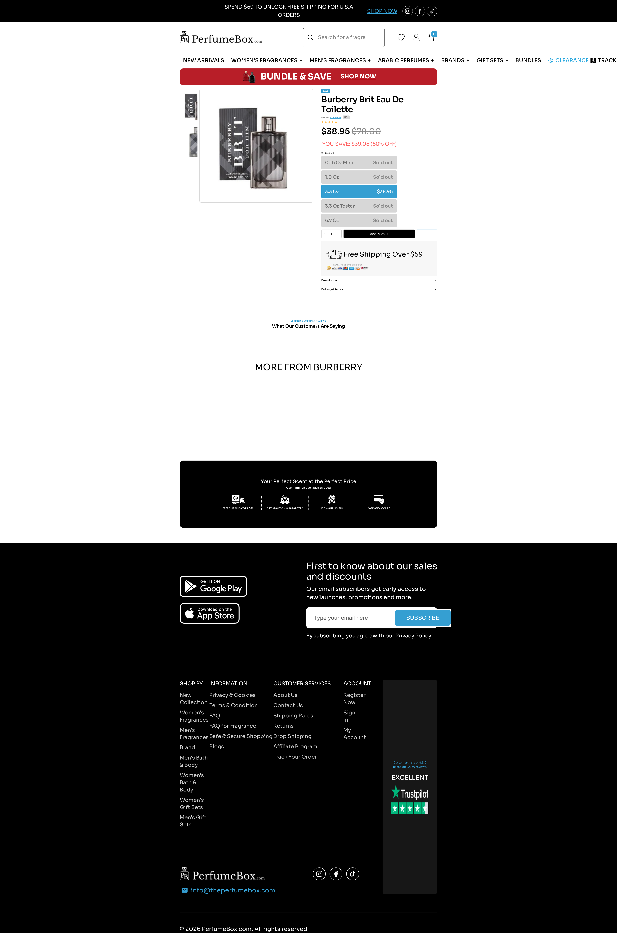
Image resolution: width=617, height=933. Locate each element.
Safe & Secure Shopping (241, 736)
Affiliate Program (295, 746)
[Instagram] (319, 873)
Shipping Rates (293, 715)
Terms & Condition (233, 705)
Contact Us (288, 705)
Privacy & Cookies (232, 695)
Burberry (335, 117)
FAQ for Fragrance (232, 726)
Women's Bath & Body (192, 782)
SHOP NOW (358, 77)
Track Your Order (295, 757)
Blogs (216, 746)
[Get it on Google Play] (213, 586)
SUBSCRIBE (423, 617)
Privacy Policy (413, 635)
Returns (283, 726)
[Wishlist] (401, 37)
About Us (285, 695)
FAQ (214, 715)
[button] (329, 122)
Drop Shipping (292, 736)
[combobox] (344, 37)
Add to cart (379, 233)
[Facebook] (336, 873)
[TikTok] (352, 873)
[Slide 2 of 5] (197, 142)
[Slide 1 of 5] (197, 106)
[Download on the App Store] (210, 613)
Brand (187, 747)
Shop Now (382, 11)
